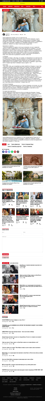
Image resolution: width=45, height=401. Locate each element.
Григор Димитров (15, 144)
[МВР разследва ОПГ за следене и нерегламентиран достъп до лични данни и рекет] (10, 303)
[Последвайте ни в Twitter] (42, 1)
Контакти (15, 389)
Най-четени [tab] (5, 263)
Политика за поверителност (26, 384)
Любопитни (16, 6)
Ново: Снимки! (5, 381)
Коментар (4, 236)
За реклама (17, 1)
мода (37, 379)
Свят (22, 6)
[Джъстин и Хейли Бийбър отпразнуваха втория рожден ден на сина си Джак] (22, 215)
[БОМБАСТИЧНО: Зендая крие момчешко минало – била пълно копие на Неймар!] (22, 198)
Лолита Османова (27, 146)
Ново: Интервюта (13, 381)
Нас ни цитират (26, 379)
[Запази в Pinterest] (15, 152)
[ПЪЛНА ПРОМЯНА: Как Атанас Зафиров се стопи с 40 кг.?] (8, 198)
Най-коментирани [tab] (14, 263)
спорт (20, 379)
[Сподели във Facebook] (3, 152)
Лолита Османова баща (27, 144)
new (9, 144)
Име (3, 232)
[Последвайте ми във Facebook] (40, 1)
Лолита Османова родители (14, 146)
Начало (13, 1)
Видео (32, 379)
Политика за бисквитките (15, 394)
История (11, 379)
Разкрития (10, 6)
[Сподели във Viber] (6, 152)
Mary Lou (7, 35)
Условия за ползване (37, 384)
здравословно (5, 379)
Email (24, 232)
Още (34, 6)
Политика (28, 6)
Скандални (38, 378)
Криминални (31, 378)
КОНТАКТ (21, 1)
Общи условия (15, 391)
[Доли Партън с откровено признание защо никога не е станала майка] (10, 273)
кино (16, 379)
